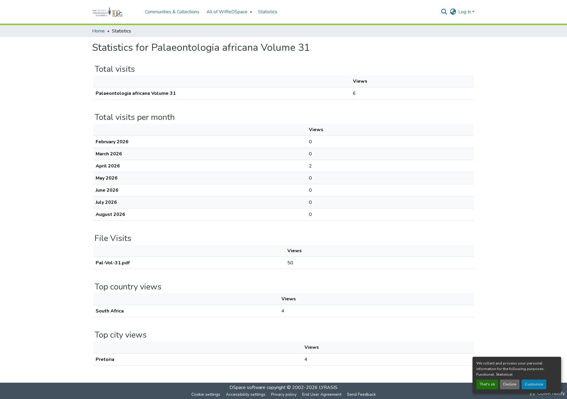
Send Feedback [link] (361, 394)
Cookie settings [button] (205, 394)
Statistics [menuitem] (267, 12)
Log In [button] (465, 12)
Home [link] (98, 31)
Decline (509, 384)
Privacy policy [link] (283, 394)
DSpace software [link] (247, 387)
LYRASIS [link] (328, 387)
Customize (534, 384)
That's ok (487, 384)
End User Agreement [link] (321, 394)
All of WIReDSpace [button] (226, 12)
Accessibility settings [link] (245, 394)
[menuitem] (228, 12)
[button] (115, 12)
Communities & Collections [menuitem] (172, 12)
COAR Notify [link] (550, 393)
